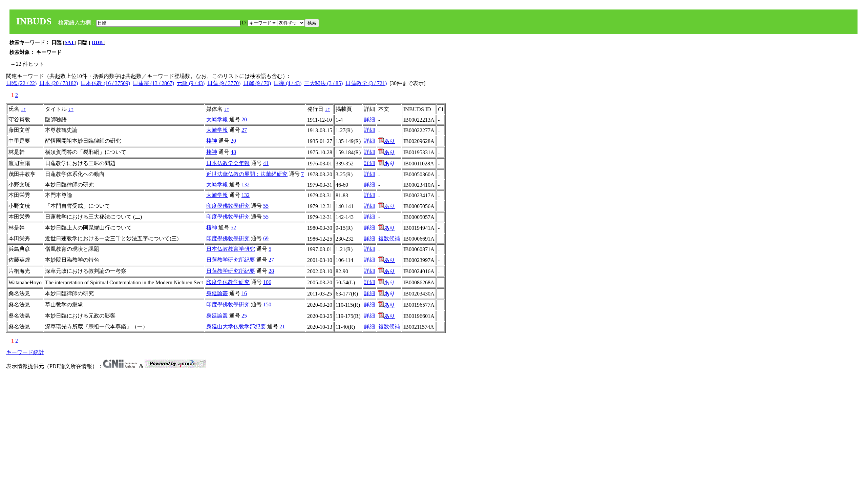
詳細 (369, 119)
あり (389, 206)
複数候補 (389, 238)
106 (267, 282)
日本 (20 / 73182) (58, 83)
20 (244, 119)
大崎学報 (217, 119)
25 (244, 316)
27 (244, 130)
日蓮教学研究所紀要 (230, 260)
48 (233, 152)
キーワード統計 (25, 352)
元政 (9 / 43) (191, 83)
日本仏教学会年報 (228, 163)
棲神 (211, 141)
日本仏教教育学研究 (230, 249)
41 (266, 163)
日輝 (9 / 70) (257, 83)
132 (245, 184)
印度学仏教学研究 (228, 282)
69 (266, 238)
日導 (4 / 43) (287, 83)
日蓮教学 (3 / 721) (366, 83)
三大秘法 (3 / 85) (323, 83)
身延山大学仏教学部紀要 (236, 326)
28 (271, 271)
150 (267, 304)
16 (244, 293)
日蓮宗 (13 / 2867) (153, 83)
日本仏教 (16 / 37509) (105, 83)
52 (233, 227)
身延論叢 (217, 293)
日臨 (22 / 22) (21, 83)
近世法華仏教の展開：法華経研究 (247, 174)
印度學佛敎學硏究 (228, 206)
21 (282, 326)
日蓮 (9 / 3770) (223, 83)
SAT (69, 42)
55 (266, 206)
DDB (98, 42)
